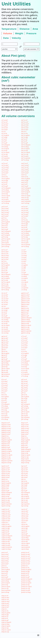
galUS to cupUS (26, 325)
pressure (31, 33)
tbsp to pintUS (25, 461)
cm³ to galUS (6, 178)
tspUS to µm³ (6, 473)
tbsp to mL (24, 438)
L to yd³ (23, 272)
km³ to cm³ (5, 254)
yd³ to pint (24, 415)
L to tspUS (24, 278)
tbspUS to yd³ (6, 447)
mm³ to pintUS (26, 201)
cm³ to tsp (5, 194)
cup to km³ (24, 520)
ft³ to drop (5, 419)
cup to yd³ (24, 534)
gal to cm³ (5, 340)
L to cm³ (23, 254)
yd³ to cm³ (24, 383)
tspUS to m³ (5, 466)
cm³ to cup (5, 197)
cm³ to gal (5, 180)
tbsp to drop (25, 462)
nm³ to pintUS (25, 244)
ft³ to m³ (4, 379)
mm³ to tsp (24, 194)
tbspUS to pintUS (7, 461)
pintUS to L (24, 566)
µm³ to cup (5, 241)
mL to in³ (4, 312)
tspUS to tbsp (6, 494)
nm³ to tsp (24, 237)
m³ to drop (5, 160)
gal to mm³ (5, 342)
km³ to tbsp (5, 276)
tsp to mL (24, 481)
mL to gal (4, 310)
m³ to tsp (4, 150)
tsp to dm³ (24, 468)
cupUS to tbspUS (7, 536)
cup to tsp (24, 541)
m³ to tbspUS (6, 145)
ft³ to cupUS (5, 412)
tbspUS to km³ (6, 434)
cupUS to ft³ (5, 532)
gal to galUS (5, 353)
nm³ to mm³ (25, 212)
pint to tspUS (6, 583)
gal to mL (4, 351)
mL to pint (5, 329)
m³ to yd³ (4, 143)
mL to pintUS (6, 331)
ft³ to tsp (4, 410)
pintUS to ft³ (25, 575)
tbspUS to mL (6, 438)
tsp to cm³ (24, 470)
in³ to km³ (24, 348)
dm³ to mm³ (25, 124)
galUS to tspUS (26, 321)
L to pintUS (24, 288)
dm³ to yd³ (24, 143)
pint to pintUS (6, 590)
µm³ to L (4, 218)
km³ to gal (5, 267)
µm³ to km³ (5, 216)
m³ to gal (4, 137)
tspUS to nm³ (6, 475)
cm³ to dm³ (5, 165)
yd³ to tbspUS (25, 404)
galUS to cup (25, 327)
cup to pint (24, 545)
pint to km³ (5, 564)
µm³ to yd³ (5, 229)
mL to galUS (5, 308)
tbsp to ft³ (24, 445)
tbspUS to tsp (6, 453)
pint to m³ (5, 552)
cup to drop (25, 549)
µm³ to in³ (5, 225)
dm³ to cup (24, 154)
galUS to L (24, 306)
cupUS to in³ (5, 530)
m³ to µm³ (5, 126)
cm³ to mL (5, 177)
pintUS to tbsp (25, 581)
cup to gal (24, 528)
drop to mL (5, 611)
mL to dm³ (5, 295)
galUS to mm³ (25, 299)
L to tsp (23, 280)
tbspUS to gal (6, 442)
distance (24, 28)
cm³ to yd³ (5, 186)
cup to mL (24, 524)
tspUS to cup (6, 500)
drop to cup (5, 632)
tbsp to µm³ (25, 430)
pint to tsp (5, 585)
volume (7, 33)
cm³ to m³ (5, 163)
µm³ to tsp (5, 237)
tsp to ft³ (24, 489)
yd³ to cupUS (25, 412)
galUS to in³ (25, 312)
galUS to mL (25, 308)
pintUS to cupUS (26, 586)
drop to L (4, 609)
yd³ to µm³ (24, 387)
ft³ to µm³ (5, 387)
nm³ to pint (24, 243)
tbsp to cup (25, 457)
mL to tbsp (5, 320)
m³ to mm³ (5, 124)
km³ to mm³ (5, 255)
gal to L (4, 349)
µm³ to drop (5, 246)
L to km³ (23, 261)
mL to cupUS (6, 325)
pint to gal (5, 571)
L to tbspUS (25, 274)
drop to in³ (5, 616)
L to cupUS (24, 282)
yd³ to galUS (25, 396)
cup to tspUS (25, 539)
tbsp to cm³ (25, 426)
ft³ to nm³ (5, 389)
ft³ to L (4, 393)
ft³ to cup (4, 414)
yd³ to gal (24, 398)
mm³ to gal (24, 180)
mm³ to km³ (25, 173)
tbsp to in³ (24, 444)
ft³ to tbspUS (6, 404)
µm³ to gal (5, 224)
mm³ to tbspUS (26, 188)
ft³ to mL (4, 395)
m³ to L (4, 131)
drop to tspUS (6, 626)
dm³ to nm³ (24, 128)
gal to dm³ (5, 338)
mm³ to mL (24, 177)
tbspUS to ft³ (6, 445)
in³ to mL (24, 351)
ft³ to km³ (4, 391)
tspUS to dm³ (6, 468)
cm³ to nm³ (5, 171)
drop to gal (5, 615)
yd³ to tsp (24, 410)
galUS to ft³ (24, 314)
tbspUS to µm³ (6, 430)
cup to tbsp (25, 538)
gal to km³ (5, 348)
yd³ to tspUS (25, 408)
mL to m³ (4, 293)
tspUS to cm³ (6, 470)
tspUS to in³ (5, 487)
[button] (20, 635)
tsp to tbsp (24, 494)
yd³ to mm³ (24, 385)
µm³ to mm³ (5, 212)
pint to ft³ (5, 575)
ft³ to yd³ (4, 402)
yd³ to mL (24, 395)
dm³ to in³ (24, 139)
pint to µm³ (5, 560)
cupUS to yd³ (6, 534)
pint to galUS (6, 569)
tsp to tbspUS (25, 492)
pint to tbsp (5, 581)
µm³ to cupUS (6, 239)
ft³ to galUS (5, 396)
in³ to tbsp (24, 363)
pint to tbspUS (6, 579)
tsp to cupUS (25, 498)
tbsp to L (24, 436)
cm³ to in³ (5, 182)
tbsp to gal (24, 442)
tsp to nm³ (24, 475)
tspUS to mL (5, 481)
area (35, 28)
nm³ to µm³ (24, 214)
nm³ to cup (24, 241)
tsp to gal (24, 485)
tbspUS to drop (6, 462)
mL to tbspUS (6, 318)
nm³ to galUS (25, 222)
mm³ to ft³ (24, 184)
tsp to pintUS (25, 504)
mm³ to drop (25, 203)
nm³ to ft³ (24, 227)
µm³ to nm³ (5, 214)
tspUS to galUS (6, 483)
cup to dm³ (24, 511)
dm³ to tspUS (25, 148)
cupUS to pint (6, 545)
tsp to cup (24, 500)
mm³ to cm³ (25, 167)
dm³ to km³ (24, 130)
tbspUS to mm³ (6, 428)
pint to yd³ (5, 577)
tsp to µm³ (24, 473)
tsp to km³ (24, 477)
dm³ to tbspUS (25, 145)
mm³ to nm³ (25, 171)
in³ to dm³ (24, 338)
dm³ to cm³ (24, 122)
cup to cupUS (25, 543)
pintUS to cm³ (25, 556)
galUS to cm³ (25, 297)
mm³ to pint (25, 199)
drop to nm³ (5, 605)
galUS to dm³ (25, 295)
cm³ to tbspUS (6, 188)
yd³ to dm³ (24, 381)
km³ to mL (5, 263)
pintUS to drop (26, 592)
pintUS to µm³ (25, 560)
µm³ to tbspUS (6, 231)
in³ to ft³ (23, 357)
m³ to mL (4, 133)
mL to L (4, 306)
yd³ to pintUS (25, 417)
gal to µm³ (5, 344)
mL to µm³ (5, 301)
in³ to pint (24, 372)
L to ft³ (23, 271)
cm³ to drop (5, 203)
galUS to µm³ (25, 301)
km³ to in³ (5, 269)
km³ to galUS (6, 265)
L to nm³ (24, 259)
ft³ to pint (5, 415)
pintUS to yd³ (25, 577)
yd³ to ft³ (24, 402)
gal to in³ (4, 355)
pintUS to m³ (25, 552)
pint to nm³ (5, 562)
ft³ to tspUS (5, 408)
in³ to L (23, 349)
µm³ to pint (5, 243)
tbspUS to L (5, 436)
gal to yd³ (5, 359)
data (6, 37)
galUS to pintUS (26, 331)
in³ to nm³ (24, 346)
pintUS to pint (25, 590)
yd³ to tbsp (24, 406)
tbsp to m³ (24, 423)
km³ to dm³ (5, 252)
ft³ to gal (4, 398)
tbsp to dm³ (25, 425)
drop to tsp (5, 628)
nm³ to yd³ (24, 229)
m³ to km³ (5, 130)
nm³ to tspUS (25, 235)
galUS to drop (25, 333)
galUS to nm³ (25, 302)
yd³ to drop (24, 419)
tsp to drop (24, 506)
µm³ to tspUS (6, 235)
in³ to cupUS (25, 368)
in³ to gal (24, 355)
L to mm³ (24, 255)
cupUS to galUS (6, 526)
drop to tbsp (5, 624)
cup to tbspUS (25, 536)
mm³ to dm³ (25, 165)
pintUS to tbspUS (26, 579)
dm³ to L (24, 131)
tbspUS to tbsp (6, 449)
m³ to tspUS (5, 148)
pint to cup (5, 588)
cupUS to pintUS (7, 547)
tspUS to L (5, 479)
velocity (16, 37)
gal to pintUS (6, 374)
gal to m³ (4, 336)
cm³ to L (4, 175)
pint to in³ (5, 573)
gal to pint (5, 372)
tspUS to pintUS (7, 504)
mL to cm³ (5, 297)
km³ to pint (5, 286)
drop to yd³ (5, 620)
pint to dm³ (5, 554)
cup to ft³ (24, 532)
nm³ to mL (24, 220)
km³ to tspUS (6, 278)
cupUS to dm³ (6, 511)
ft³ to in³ (4, 400)
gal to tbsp (5, 363)
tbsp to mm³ (25, 428)
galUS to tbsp (25, 320)
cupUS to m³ (5, 509)
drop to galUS (6, 613)
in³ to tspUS (25, 365)
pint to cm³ (5, 556)
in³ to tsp (24, 367)
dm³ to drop (25, 160)
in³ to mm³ (24, 342)
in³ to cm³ (24, 340)
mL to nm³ (5, 302)
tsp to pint (24, 502)
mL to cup (5, 327)
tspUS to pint (6, 502)
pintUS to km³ (25, 564)
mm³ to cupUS (25, 196)
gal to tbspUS (6, 361)
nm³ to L (24, 218)
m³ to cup (5, 154)
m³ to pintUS (6, 158)
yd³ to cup (24, 414)
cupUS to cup (6, 543)
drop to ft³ (5, 618)
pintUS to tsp (25, 585)
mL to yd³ (4, 316)
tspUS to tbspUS (7, 492)
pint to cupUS (6, 586)
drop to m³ (5, 596)
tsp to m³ (24, 466)
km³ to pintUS (6, 288)
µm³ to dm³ (5, 208)
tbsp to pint (25, 459)
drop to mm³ (6, 601)
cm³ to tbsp (5, 190)
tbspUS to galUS (7, 440)
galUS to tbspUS (26, 318)
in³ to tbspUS (25, 361)
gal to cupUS (6, 368)
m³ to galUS (5, 135)
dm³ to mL (24, 133)
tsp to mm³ (24, 472)
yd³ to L (23, 393)
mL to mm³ (5, 299)
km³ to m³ (5, 250)
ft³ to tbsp (5, 406)
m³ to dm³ (5, 120)
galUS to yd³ (25, 316)
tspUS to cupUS (6, 498)
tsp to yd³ (24, 491)
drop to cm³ (5, 599)
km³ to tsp (5, 280)
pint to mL (5, 568)
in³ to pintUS (25, 374)
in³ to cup (24, 370)
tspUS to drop (6, 506)
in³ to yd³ (24, 359)
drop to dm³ (5, 597)
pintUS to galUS (26, 569)
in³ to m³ (24, 336)
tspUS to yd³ (5, 491)
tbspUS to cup (6, 457)
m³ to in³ (4, 139)
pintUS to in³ (25, 573)
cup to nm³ (24, 519)
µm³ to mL (5, 220)
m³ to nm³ (5, 128)
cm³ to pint (5, 199)
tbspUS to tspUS (7, 451)
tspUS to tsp (5, 496)
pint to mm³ (5, 558)
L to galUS (24, 265)
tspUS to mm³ (6, 472)
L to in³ (23, 269)
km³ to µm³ (5, 257)
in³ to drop (24, 376)
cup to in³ (24, 530)
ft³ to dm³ (5, 381)
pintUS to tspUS (26, 583)
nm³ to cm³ (24, 210)
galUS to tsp (25, 323)
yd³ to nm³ (24, 389)
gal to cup (5, 370)
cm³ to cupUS (6, 196)
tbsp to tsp (24, 453)
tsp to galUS (25, 483)
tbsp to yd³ (24, 447)
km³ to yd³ (5, 272)
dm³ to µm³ (24, 126)
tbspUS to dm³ (6, 425)
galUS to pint (25, 329)
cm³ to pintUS (6, 201)
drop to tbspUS (6, 622)
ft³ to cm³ (4, 383)
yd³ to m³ (24, 379)
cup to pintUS (25, 547)
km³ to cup (5, 284)
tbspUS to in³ (6, 444)
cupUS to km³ (6, 520)
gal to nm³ (5, 346)
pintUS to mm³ (26, 558)
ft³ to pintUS (5, 417)
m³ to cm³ (5, 122)
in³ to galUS (25, 353)
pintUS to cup (25, 588)
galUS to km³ (25, 304)
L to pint (24, 286)
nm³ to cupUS (25, 239)
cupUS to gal (6, 528)
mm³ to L (24, 175)
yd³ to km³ (24, 391)
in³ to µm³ (24, 344)
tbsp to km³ (25, 434)
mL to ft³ (4, 314)
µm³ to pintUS (6, 244)
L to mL (23, 263)
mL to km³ (5, 304)
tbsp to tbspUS (26, 449)
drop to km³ (5, 607)
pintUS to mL (25, 568)
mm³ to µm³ (25, 169)
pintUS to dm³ (25, 554)
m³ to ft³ (4, 141)
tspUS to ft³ (5, 489)
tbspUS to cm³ (6, 426)
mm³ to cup (25, 197)
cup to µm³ (24, 517)
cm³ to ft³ (4, 184)
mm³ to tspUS (25, 192)
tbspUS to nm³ (6, 432)
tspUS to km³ (6, 477)
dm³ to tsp (24, 150)
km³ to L (4, 261)
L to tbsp (24, 276)
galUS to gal (25, 310)
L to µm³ (24, 257)
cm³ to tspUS (6, 192)
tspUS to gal (5, 485)
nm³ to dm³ (24, 208)
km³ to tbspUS (6, 274)
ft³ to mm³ (5, 385)
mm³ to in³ (24, 182)
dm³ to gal (24, 137)
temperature (9, 28)
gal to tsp (5, 367)
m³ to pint (5, 156)
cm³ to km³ (5, 173)
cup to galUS (25, 526)
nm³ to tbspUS (25, 231)
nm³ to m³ (24, 207)
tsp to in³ (24, 487)
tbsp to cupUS (25, 455)
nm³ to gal (24, 224)
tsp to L (23, 479)
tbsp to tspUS (25, 451)
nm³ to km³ (24, 216)
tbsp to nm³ (25, 432)
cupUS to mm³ (6, 515)
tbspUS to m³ (6, 423)
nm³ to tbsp (25, 233)
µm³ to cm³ (5, 210)
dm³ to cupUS (25, 152)
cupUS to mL (6, 524)
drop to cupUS (6, 630)
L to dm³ (24, 252)
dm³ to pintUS (25, 158)
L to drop (24, 290)
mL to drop (5, 333)
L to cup (23, 284)
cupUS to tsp (6, 541)
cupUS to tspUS (6, 539)
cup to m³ (24, 509)
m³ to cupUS (5, 152)
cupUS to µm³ (6, 517)
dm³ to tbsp (25, 147)
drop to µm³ (5, 603)
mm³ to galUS (25, 178)
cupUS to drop (6, 549)
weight (19, 33)
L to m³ (23, 250)
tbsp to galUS (25, 440)
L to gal (23, 267)
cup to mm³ (25, 515)
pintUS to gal (25, 571)
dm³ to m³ (24, 120)
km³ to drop (5, 290)
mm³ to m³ (24, 163)
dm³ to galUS (25, 135)
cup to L (23, 522)
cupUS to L (5, 522)
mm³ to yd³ (24, 186)
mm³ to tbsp (25, 190)
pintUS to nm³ (25, 562)
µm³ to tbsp (5, 233)
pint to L (4, 566)
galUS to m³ (25, 293)
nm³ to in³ (24, 225)
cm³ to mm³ (5, 167)
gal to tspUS (5, 365)
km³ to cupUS (6, 282)
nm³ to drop (25, 246)
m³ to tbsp (5, 147)
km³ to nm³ (5, 259)
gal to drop (5, 376)
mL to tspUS (5, 321)
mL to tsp (4, 323)
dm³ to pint (24, 156)
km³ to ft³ (4, 271)
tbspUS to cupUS (7, 455)
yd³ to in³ (24, 400)
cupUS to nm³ (6, 519)
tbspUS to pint (6, 459)
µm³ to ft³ (5, 227)
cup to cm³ (24, 513)
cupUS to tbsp (6, 538)
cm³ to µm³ (5, 169)
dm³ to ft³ (24, 141)
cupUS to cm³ (6, 513)
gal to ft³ (4, 357)
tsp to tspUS (25, 496)
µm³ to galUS (6, 222)
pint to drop (5, 592)
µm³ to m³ (5, 207)
